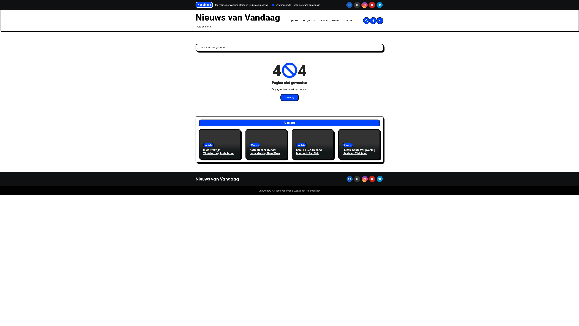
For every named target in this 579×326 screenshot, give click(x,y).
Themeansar (313, 190)
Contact (349, 20)
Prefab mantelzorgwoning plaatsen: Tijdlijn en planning (359, 153)
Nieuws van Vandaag (238, 17)
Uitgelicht (309, 20)
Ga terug (289, 97)
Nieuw (324, 20)
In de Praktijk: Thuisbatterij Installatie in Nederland (219, 153)
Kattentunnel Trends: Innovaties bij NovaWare (265, 151)
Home (335, 20)
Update (294, 20)
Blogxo (297, 190)
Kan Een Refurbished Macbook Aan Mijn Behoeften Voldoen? (309, 153)
